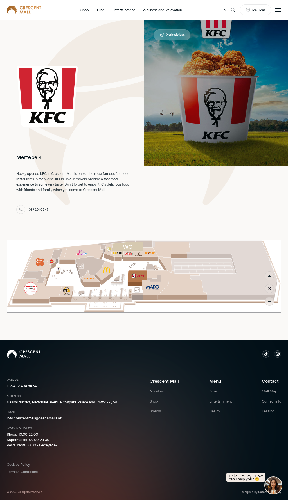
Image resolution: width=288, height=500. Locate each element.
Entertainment (123, 10)
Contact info (271, 401)
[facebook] (266, 354)
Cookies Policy (18, 464)
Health (214, 411)
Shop (84, 10)
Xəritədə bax (175, 34)
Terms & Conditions (22, 471)
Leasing (268, 411)
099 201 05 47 (38, 209)
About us (157, 391)
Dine (100, 10)
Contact (270, 381)
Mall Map (259, 10)
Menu (215, 381)
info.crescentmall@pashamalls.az (34, 418)
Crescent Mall (164, 381)
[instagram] (277, 354)
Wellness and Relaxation (162, 10)
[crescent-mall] (24, 10)
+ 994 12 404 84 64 (22, 385)
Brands (155, 411)
